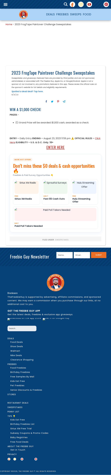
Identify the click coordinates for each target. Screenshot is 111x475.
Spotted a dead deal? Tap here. (27, 91)
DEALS (50, 14)
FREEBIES (62, 14)
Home (8, 24)
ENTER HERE (55, 147)
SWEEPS (75, 14)
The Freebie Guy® (23, 14)
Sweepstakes (62, 240)
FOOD (87, 14)
